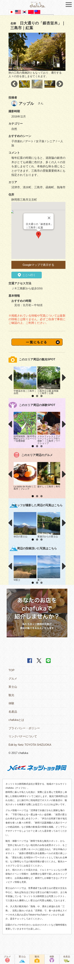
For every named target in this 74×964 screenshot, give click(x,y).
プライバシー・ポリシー (24, 728)
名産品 (13, 711)
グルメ (13, 678)
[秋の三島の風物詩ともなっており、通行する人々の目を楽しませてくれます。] (37, 52)
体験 (11, 703)
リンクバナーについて (23, 736)
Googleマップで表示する (38, 264)
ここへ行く (29, 274)
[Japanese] (12, 11)
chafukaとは (16, 719)
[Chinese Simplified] (31, 11)
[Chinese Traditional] (37, 11)
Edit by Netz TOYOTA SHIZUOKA (30, 744)
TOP (11, 670)
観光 (11, 695)
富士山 (13, 686)
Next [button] (60, 84)
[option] (37, 55)
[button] (39, 235)
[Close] (49, 217)
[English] (18, 11)
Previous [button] (14, 84)
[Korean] (24, 11)
